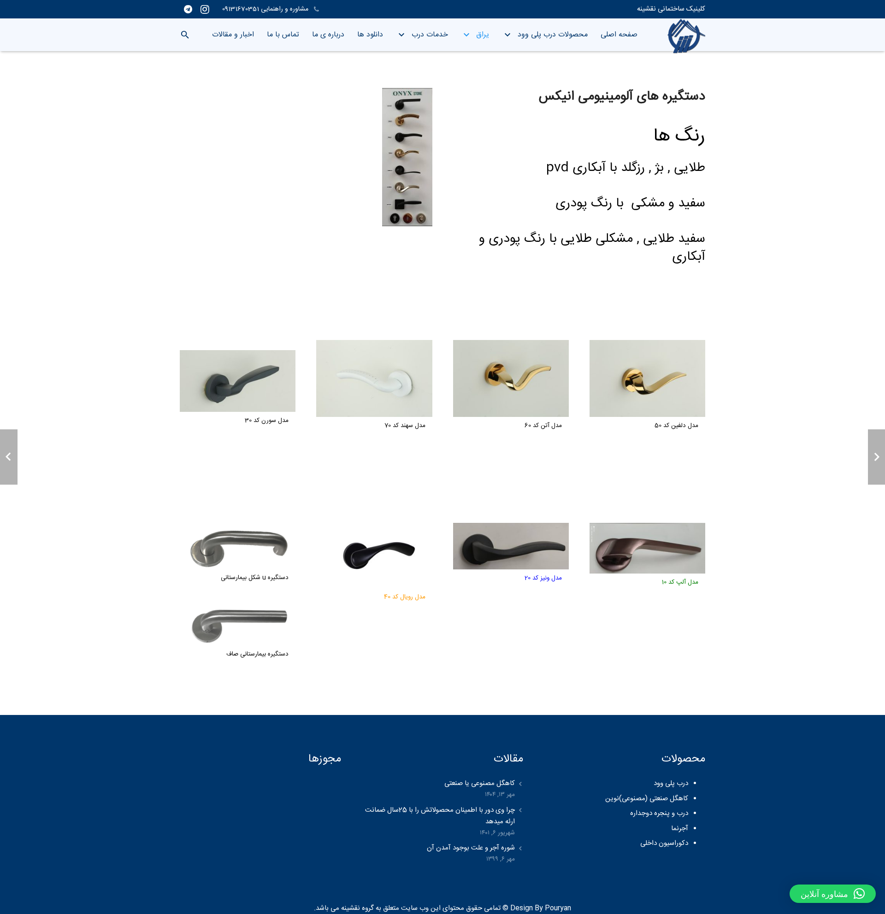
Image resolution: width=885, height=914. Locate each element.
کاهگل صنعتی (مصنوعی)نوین (646, 798)
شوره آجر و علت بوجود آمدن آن (471, 848)
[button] (833, 894)
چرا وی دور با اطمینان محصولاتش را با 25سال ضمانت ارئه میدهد (440, 815)
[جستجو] (185, 35)
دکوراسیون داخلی (664, 843)
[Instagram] (204, 9)
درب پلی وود (671, 783)
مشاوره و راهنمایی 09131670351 (266, 9)
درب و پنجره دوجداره (659, 813)
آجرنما (679, 828)
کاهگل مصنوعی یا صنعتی (479, 783)
